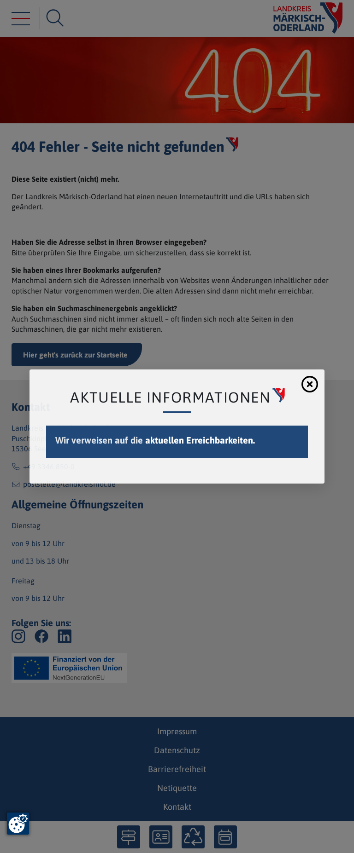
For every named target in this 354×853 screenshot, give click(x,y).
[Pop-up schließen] (309, 384)
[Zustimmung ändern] (18, 824)
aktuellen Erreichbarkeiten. (200, 440)
